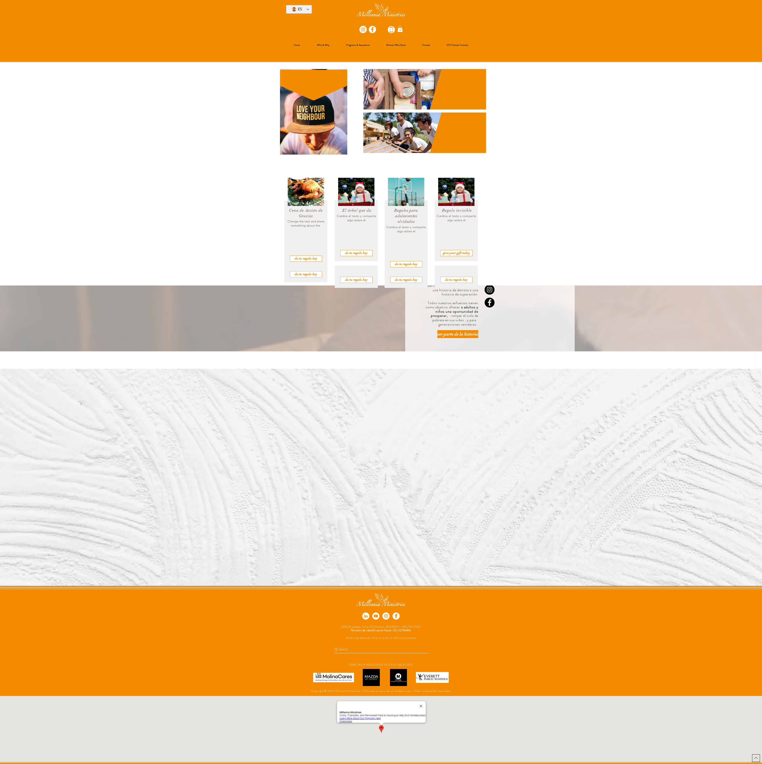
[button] (400, 29)
